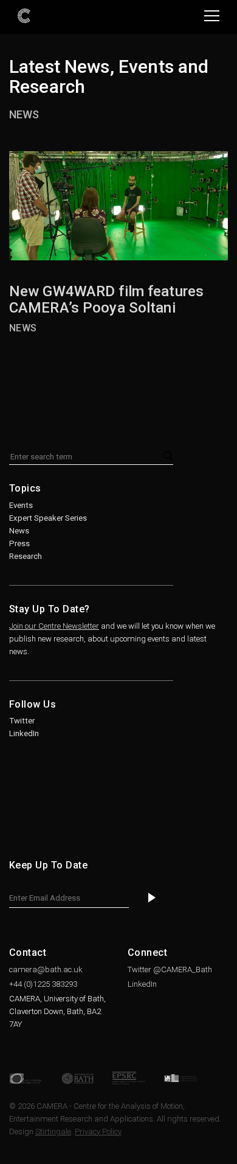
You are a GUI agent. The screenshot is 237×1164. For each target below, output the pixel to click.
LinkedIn (24, 733)
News (24, 114)
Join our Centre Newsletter (54, 626)
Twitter (22, 720)
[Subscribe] (152, 898)
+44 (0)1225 (43, 984)
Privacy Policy (98, 1131)
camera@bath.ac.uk (46, 969)
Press (19, 543)
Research (25, 556)
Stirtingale (53, 1131)
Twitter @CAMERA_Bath (170, 969)
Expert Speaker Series (48, 518)
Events (21, 505)
